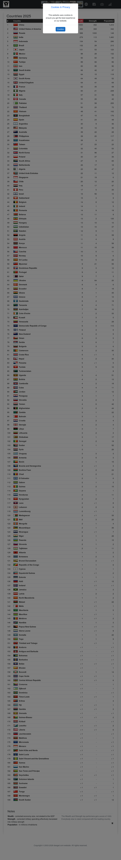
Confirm (60, 29)
